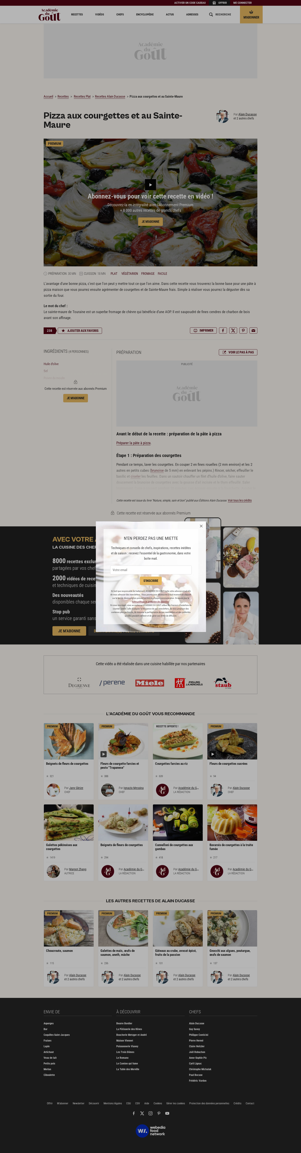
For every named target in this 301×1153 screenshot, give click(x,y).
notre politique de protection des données (150, 601)
